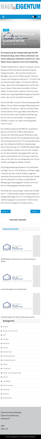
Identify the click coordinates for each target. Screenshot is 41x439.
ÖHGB (6, 30)
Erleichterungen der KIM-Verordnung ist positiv (17, 317)
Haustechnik (7, 352)
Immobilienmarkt (9, 360)
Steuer (5, 377)
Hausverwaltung (9, 356)
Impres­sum (5, 418)
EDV (4, 335)
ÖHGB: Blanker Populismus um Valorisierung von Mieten (18, 260)
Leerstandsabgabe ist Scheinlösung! (13, 289)
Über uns (4, 429)
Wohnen (6, 394)
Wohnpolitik (7, 398)
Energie (6, 339)
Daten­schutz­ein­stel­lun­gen (11, 412)
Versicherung (8, 385)
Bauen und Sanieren (10, 331)
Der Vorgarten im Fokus (7, 212)
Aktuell (5, 327)
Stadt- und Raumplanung (12, 373)
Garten (5, 348)
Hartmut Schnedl (21, 44)
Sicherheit (6, 369)
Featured (6, 343)
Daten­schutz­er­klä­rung (10, 415)
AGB (2, 426)
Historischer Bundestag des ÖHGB (36, 212)
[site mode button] (34, 17)
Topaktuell (7, 381)
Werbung (6, 390)
